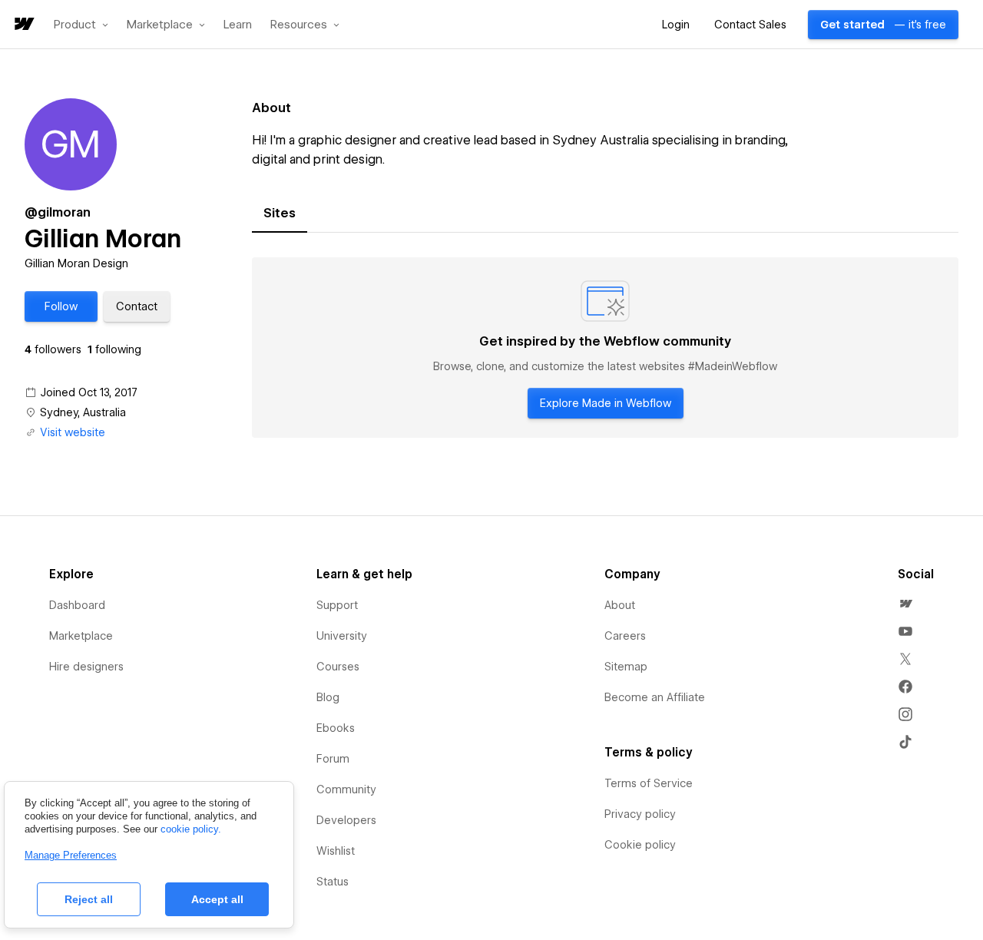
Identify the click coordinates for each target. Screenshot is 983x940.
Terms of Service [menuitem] (648, 783)
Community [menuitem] (346, 789)
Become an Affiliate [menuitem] (654, 697)
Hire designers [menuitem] (86, 666)
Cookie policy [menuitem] (640, 845)
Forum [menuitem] (332, 759)
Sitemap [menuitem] (625, 666)
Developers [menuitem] (346, 820)
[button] (81, 24)
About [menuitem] (619, 605)
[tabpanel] (605, 348)
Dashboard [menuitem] (77, 605)
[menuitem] (905, 603)
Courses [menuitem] (337, 666)
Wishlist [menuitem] (335, 851)
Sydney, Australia (83, 412)
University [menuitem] (341, 636)
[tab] (279, 213)
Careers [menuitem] (625, 636)
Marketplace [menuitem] (81, 636)
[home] (23, 25)
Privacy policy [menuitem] (640, 814)
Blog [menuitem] (327, 697)
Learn (237, 24)
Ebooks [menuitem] (335, 728)
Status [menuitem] (332, 881)
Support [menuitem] (337, 605)
